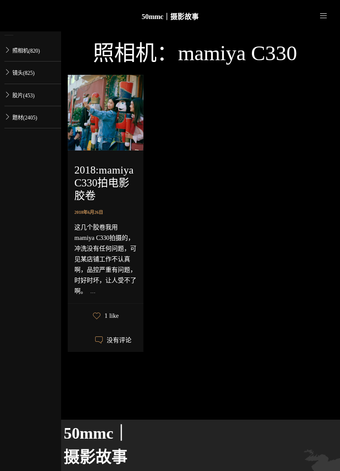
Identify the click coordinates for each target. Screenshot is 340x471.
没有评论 (119, 340)
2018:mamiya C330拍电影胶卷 (104, 182)
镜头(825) (23, 73)
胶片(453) (23, 96)
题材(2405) (24, 118)
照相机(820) (26, 51)
